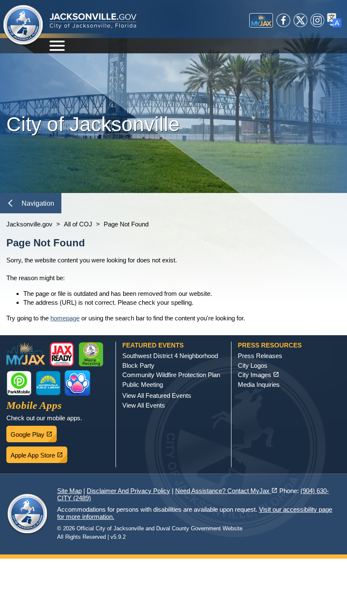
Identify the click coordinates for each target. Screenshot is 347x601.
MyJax (261, 20)
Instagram (317, 20)
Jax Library (48, 383)
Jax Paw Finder (77, 383)
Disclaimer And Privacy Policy (128, 490)
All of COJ (78, 224)
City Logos (252, 365)
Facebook (283, 20)
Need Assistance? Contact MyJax (226, 490)
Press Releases (260, 355)
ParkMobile (19, 383)
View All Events (143, 405)
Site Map (69, 490)
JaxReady (61, 354)
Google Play (34, 432)
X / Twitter (300, 20)
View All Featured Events (156, 395)
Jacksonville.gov (29, 224)
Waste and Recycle (91, 354)
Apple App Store (39, 453)
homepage (65, 318)
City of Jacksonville (23, 25)
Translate (334, 20)
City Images (258, 374)
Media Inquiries (259, 384)
